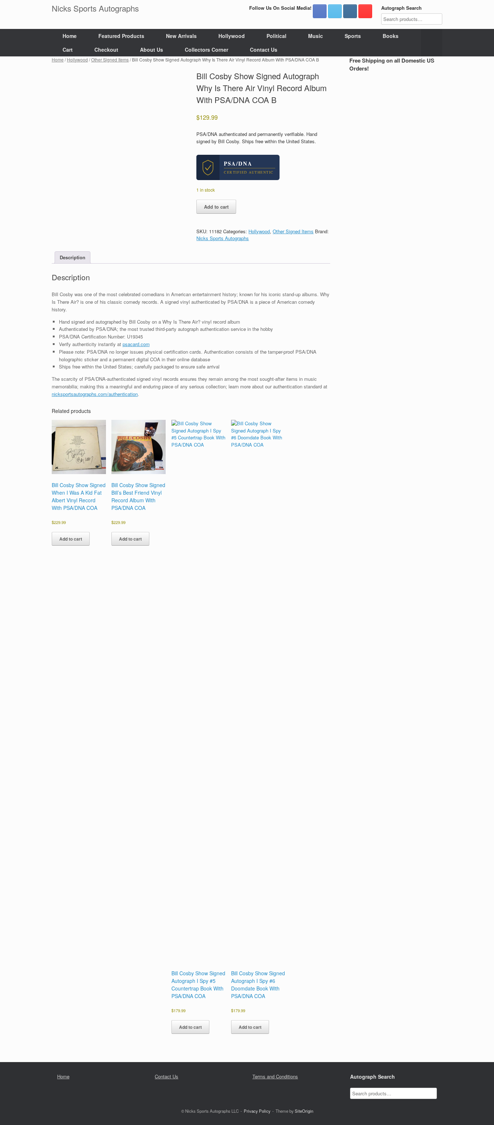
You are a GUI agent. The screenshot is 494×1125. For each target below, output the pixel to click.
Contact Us (263, 49)
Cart (68, 49)
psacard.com (136, 344)
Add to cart (216, 206)
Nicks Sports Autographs (222, 238)
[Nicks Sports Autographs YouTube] (365, 11)
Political (276, 35)
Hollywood (231, 35)
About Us (151, 49)
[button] (431, 42)
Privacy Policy (257, 1111)
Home (70, 35)
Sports (353, 35)
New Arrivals (181, 35)
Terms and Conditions (275, 1076)
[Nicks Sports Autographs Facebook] (320, 11)
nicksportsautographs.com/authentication (95, 394)
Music (315, 35)
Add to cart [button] (70, 539)
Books (391, 35)
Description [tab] (72, 257)
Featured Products (121, 35)
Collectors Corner (206, 49)
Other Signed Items (110, 59)
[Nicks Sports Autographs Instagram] (350, 11)
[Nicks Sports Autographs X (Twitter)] (335, 11)
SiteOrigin (304, 1111)
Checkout (106, 49)
